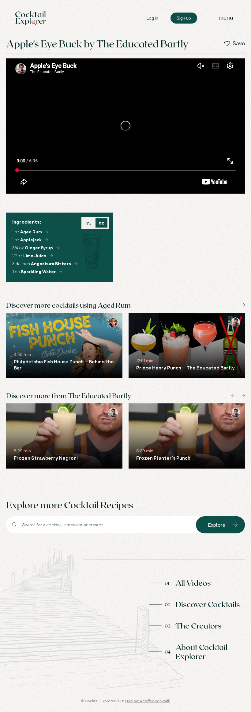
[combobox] (101, 524)
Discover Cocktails (207, 604)
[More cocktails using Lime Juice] (51, 256)
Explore (216, 525)
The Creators (198, 625)
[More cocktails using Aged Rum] (47, 232)
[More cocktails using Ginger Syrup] (58, 248)
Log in (152, 17)
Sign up (184, 17)
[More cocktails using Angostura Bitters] (76, 264)
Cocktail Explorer (30, 18)
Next (243, 305)
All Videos (193, 582)
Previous (233, 305)
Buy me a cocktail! (148, 701)
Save (239, 43)
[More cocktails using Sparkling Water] (61, 272)
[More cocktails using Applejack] (47, 240)
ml (88, 223)
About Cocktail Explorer (201, 651)
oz (101, 223)
